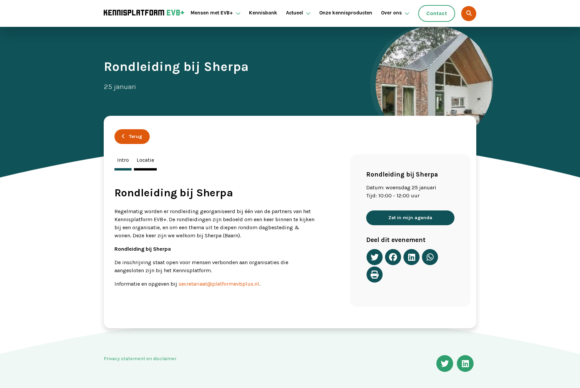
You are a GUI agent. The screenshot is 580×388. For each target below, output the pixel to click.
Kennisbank (263, 13)
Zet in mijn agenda (410, 218)
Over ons (391, 13)
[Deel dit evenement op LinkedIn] (411, 257)
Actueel (294, 13)
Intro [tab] (123, 160)
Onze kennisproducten (345, 13)
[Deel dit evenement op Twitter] (374, 257)
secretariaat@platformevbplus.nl (219, 284)
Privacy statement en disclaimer (140, 358)
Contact (436, 13)
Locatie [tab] (145, 160)
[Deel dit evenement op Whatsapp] (430, 257)
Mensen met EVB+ (212, 13)
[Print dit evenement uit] (374, 274)
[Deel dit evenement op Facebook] (393, 257)
